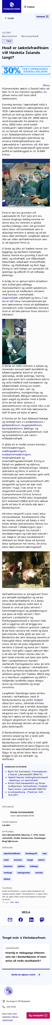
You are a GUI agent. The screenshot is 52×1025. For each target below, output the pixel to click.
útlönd (7, 879)
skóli (6, 860)
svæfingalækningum (14, 451)
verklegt (8, 872)
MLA (17, 902)
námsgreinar (23, 872)
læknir (41, 860)
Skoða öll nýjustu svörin (23, 974)
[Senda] (10, 919)
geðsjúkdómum (11, 425)
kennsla (18, 860)
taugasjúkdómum (31, 425)
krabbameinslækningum (16, 454)
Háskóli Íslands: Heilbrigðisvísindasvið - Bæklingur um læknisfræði (28, 779)
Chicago (5, 902)
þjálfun (21, 866)
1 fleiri (8, 41)
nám (44, 853)
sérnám (39, 872)
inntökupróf (31, 853)
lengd (30, 860)
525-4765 (11, 1007)
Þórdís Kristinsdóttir (22, 812)
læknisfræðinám (12, 853)
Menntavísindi (9, 36)
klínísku (39, 703)
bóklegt (34, 866)
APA (12, 902)
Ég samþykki (36, 1015)
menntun (8, 866)
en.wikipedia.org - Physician (22, 792)
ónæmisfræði (10, 298)
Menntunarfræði (30, 36)
